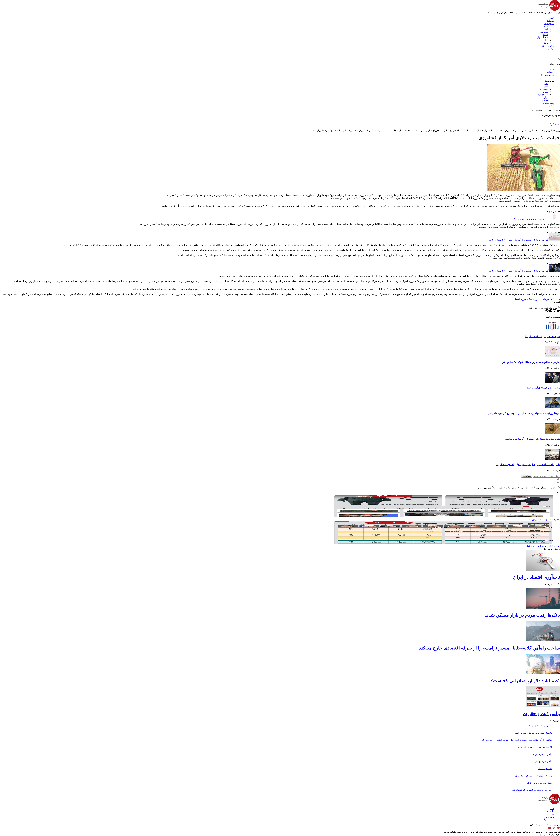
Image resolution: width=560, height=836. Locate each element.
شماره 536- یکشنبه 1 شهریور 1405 (543, 546)
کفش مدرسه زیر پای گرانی (539, 783)
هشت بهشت (546, 834)
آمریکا (555, 299)
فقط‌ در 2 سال (545, 768)
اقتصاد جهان (542, 37)
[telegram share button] (554, 54)
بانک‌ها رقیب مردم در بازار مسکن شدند (522, 615)
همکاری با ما (548, 814)
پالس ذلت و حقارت (541, 713)
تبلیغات (550, 811)
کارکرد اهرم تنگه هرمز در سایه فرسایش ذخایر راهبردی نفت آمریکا (528, 464)
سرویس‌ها (549, 75)
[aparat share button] (547, 54)
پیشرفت (544, 31)
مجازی (545, 43)
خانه (552, 17)
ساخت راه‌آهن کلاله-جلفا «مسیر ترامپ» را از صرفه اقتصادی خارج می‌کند (489, 647)
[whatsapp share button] (547, 311)
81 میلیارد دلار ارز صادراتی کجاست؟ (525, 680)
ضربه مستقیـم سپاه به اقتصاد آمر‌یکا (530, 219)
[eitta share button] (543, 54)
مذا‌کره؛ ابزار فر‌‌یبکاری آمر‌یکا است (543, 387)
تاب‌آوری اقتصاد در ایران (536, 577)
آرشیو (551, 48)
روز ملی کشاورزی (541, 299)
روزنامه (550, 20)
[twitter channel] (558, 829)
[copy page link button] (558, 125)
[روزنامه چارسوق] (549, 10)
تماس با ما (549, 819)
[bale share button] (540, 54)
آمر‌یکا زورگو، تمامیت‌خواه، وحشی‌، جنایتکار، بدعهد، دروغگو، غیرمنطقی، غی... (523, 413)
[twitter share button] (558, 54)
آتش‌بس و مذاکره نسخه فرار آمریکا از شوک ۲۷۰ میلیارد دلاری (518, 240)
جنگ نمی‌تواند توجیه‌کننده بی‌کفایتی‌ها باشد (532, 790)
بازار (546, 40)
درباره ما (550, 817)
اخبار (546, 26)
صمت (545, 34)
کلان (546, 29)
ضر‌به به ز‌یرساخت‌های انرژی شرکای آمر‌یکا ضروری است (532, 439)
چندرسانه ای (548, 45)
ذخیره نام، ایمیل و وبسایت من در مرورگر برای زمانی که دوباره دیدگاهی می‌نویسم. (517, 487)
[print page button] (554, 125)
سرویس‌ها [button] (549, 23)
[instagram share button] (551, 54)
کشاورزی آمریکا (522, 299)
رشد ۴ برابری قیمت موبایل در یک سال (533, 775)
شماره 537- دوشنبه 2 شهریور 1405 (543, 519)
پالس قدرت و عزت (542, 761)
